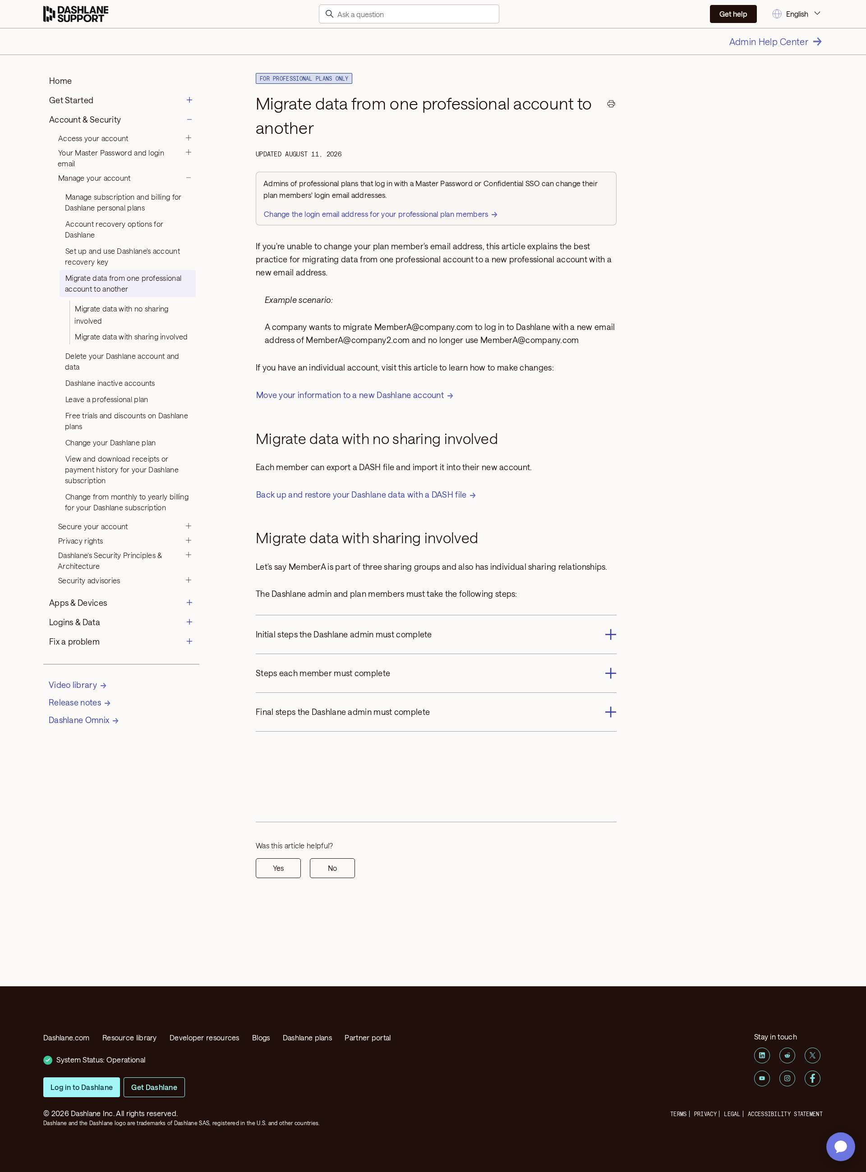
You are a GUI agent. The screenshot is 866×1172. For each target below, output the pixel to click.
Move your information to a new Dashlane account (350, 395)
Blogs (261, 1037)
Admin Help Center (768, 41)
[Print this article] (611, 105)
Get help (733, 13)
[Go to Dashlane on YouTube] (762, 1078)
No (332, 868)
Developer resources (205, 1037)
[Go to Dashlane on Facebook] (812, 1078)
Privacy (705, 1114)
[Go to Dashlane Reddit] (787, 1055)
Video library (73, 685)
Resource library (129, 1037)
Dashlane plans (307, 1037)
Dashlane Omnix (79, 720)
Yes (278, 868)
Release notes (75, 702)
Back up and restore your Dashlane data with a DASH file (361, 494)
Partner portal (368, 1037)
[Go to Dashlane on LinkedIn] (762, 1055)
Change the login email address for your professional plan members (376, 214)
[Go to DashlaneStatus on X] (812, 1055)
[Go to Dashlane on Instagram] (787, 1078)
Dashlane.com (66, 1037)
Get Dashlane (154, 1087)
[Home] (75, 14)
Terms (678, 1114)
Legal (732, 1114)
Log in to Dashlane (82, 1087)
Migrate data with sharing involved (131, 336)
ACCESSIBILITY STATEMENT (785, 1114)
